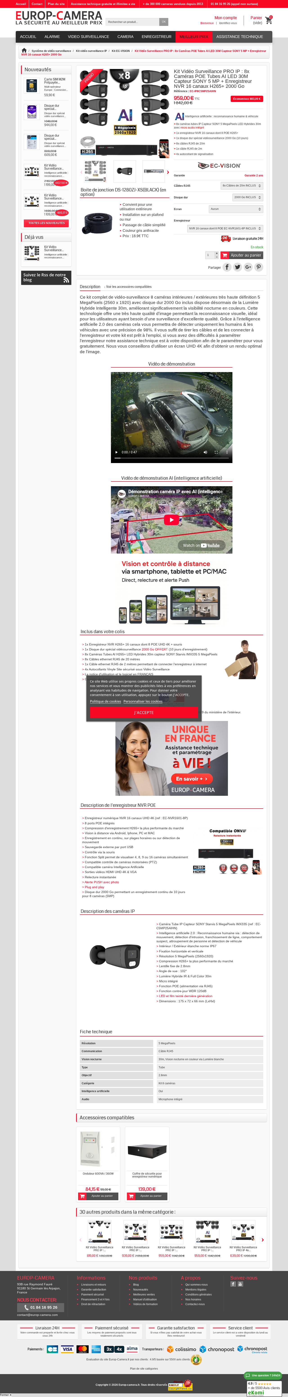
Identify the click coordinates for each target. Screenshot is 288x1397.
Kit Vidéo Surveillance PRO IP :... (99, 1248)
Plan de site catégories (144, 1368)
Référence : (181, 91)
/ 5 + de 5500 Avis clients (264, 1385)
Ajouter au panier (246, 255)
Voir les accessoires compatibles (128, 286)
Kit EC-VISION (121, 51)
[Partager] (227, 267)
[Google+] (248, 267)
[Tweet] (237, 267)
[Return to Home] (26, 51)
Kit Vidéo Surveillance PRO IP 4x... (243, 1248)
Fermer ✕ (6, 1395)
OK (164, 21)
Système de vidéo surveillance (51, 51)
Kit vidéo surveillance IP (91, 51)
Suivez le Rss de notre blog (44, 277)
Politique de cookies (105, 701)
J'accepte (144, 712)
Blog (136, 1284)
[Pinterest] (258, 267)
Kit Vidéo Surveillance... (54, 248)
